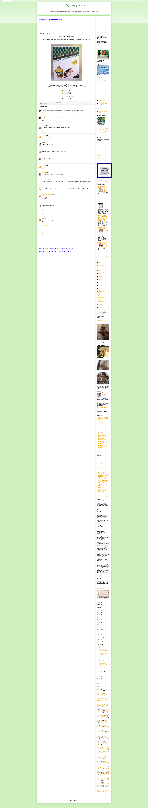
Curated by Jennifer (102, 464)
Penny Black (45, 103)
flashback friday (100, 721)
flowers (107, 721)
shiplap (98, 762)
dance (100, 709)
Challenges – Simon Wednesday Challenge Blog (102, 216)
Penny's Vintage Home (103, 489)
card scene (105, 698)
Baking (103, 695)
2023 (100, 614)
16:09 (43, 175)
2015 (100, 627)
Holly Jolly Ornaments (102, 436)
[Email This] (56, 102)
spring (98, 766)
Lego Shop (100, 285)
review (106, 758)
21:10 (43, 183)
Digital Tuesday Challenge (103, 713)
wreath (108, 789)
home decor (106, 726)
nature (98, 744)
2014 (100, 629)
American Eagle (101, 272)
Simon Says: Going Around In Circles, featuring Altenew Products (103, 219)
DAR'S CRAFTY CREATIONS (101, 428)
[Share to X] (58, 102)
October (101, 634)
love (100, 736)
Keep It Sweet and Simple (47, 194)
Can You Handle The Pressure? (102, 187)
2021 (100, 617)
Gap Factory (100, 279)
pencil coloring (104, 749)
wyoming (99, 790)
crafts (104, 705)
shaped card (104, 761)
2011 (99, 678)
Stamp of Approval (101, 422)
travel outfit (99, 777)
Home (67, 233)
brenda (43, 125)
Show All (107, 256)
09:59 (43, 145)
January (101, 672)
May (100, 642)
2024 (100, 612)
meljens (103, 737)
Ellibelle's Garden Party (53, 14)
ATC (102, 694)
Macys (99, 289)
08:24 (43, 131)
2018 (100, 622)
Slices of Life (101, 457)
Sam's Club (100, 297)
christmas (99, 703)
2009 (100, 681)
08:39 (43, 138)
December (102, 630)
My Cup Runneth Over (102, 449)
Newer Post (42, 233)
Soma (99, 298)
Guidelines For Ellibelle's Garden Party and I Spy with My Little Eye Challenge (102, 79)
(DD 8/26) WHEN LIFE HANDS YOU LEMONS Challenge (105, 245)
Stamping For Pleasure (103, 417)
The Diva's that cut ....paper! (102, 202)
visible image (99, 778)
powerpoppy (99, 757)
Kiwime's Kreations (102, 438)
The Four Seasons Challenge (101, 107)
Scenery (98, 761)
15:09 (43, 168)
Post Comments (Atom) (48, 235)
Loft (99, 286)
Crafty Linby (100, 421)
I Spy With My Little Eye (42, 14)
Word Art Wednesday (102, 227)
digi (102, 710)
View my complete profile (102, 407)
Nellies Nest (100, 432)
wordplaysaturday (100, 789)
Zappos (99, 307)
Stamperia (99, 768)
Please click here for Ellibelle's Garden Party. (48, 21)
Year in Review (106, 790)
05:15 (43, 112)
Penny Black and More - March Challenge (104, 669)
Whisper (43, 108)
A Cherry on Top (101, 260)
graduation (103, 725)
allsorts (99, 690)
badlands (98, 695)
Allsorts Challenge (101, 100)
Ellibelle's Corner (74, 6)
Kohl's (99, 283)
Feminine (105, 720)
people (98, 753)
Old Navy (100, 292)
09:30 (43, 190)
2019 (100, 621)
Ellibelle (104, 392)
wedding (102, 779)
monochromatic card (100, 743)
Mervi (43, 142)
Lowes (99, 288)
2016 (100, 626)
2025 (100, 610)
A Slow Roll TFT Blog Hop (103, 473)
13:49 (43, 199)
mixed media (104, 738)
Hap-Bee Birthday (101, 433)
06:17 (43, 121)
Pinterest (99, 155)
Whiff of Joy (99, 782)
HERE (46, 248)
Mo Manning (101, 741)
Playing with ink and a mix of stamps (103, 661)
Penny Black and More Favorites (102, 752)
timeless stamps (103, 774)
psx (105, 757)
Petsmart (100, 294)
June (101, 641)
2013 (100, 675)
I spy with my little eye (103, 727)
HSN (99, 282)
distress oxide (100, 715)
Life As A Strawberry (102, 493)
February (101, 671)
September (102, 636)
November (102, 632)
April (100, 644)
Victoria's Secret (101, 304)
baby (106, 694)
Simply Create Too (65, 93)
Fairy (98, 720)
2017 (100, 624)
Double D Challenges (102, 242)
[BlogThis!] (57, 102)
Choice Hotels (101, 276)
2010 (100, 680)
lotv (108, 735)
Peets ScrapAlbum (102, 435)
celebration (99, 700)
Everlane (100, 277)
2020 (100, 619)
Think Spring (101, 666)
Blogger (76, 800)
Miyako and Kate (102, 647)
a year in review (100, 687)
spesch (105, 764)
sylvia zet (104, 772)
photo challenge (100, 755)
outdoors (104, 746)
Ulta (99, 303)
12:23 (43, 161)
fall (101, 720)
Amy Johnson (44, 149)
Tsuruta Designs (101, 423)
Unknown (44, 135)
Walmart (99, 306)
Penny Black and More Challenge (77, 37)
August (101, 637)
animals (101, 692)
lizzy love (104, 735)
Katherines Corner (102, 472)
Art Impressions (103, 693)
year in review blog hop (102, 791)
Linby (43, 218)
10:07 (43, 153)
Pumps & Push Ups (102, 468)
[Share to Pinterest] (60, 102)
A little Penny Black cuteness (103, 654)
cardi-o (98, 699)
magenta (105, 736)
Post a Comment (44, 225)
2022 (100, 615)
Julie (43, 203)
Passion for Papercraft (102, 445)
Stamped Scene (101, 767)
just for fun (99, 730)
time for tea (106, 773)
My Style (106, 743)
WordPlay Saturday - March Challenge (103, 664)
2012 (100, 676)
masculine (98, 737)
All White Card (104, 689)
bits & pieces (101, 441)
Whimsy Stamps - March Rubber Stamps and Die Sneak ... (102, 657)
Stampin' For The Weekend (63, 96)
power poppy (103, 756)
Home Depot (100, 280)
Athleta (99, 273)
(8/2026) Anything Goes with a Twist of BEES (105, 190)
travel (106, 775)
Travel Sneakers (105, 777)
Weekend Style (105, 780)
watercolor (106, 778)
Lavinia (103, 731)
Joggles (99, 263)
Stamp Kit (105, 766)
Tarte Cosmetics (101, 301)
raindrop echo (100, 758)
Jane (43, 157)
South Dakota (103, 763)
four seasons (102, 722)
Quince (99, 295)
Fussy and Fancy (64, 92)
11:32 (43, 222)
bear (106, 695)
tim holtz (102, 773)
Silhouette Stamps (105, 762)
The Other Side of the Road (102, 485)
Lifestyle (98, 735)
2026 (100, 609)
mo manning (106, 739)
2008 (100, 683)
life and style (104, 733)
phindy (105, 753)
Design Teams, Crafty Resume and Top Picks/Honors (68, 14)
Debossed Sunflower (102, 439)
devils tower (104, 709)
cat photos (104, 699)
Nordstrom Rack (101, 291)
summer (98, 772)
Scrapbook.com (101, 265)
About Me (91, 14)
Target (99, 300)
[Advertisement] (60, 27)
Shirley (43, 116)
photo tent (107, 755)
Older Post (91, 233)
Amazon (99, 262)
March (101, 646)
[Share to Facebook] (59, 102)
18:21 (43, 214)
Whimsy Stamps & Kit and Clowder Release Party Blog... (103, 650)
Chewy (99, 274)
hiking (102, 726)
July (100, 639)
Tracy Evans (99, 775)
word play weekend (101, 787)
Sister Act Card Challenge (63, 94)
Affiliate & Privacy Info (84, 14)
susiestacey (44, 172)
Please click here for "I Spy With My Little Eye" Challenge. (50, 19)
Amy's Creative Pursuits (103, 480)
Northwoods (99, 746)
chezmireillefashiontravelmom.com (103, 476)
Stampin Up (106, 769)
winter (104, 786)
